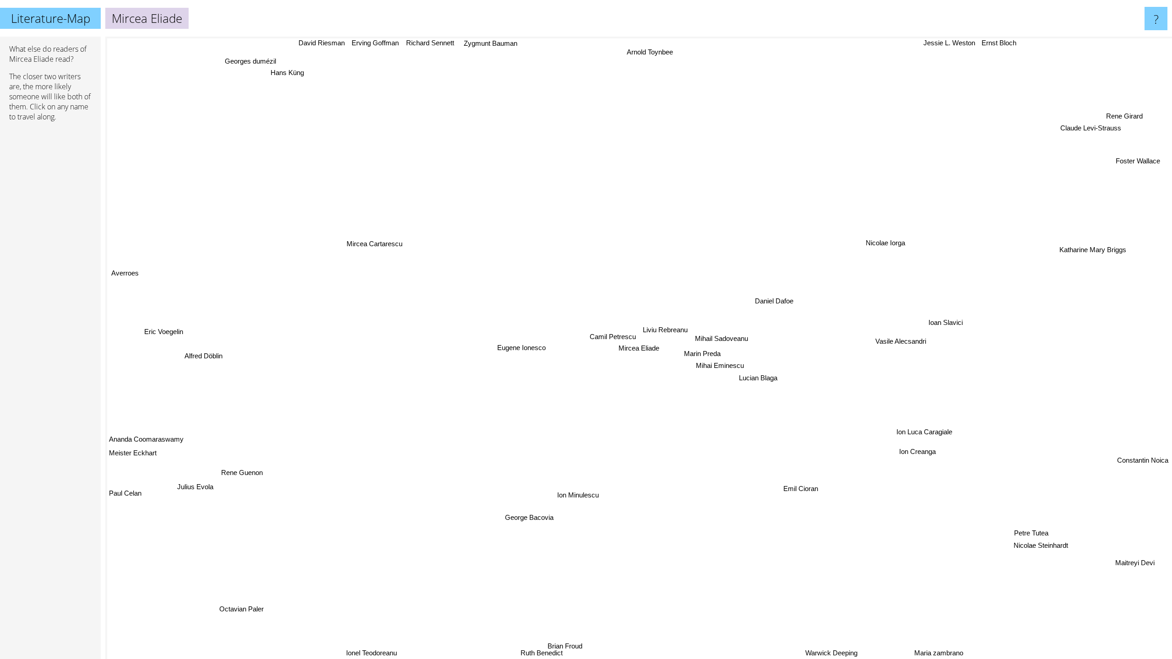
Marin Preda (706, 351)
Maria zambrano (936, 653)
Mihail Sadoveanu (723, 334)
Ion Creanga (923, 446)
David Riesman (310, 43)
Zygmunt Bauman (480, 44)
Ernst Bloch (991, 43)
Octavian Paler (234, 604)
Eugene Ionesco (523, 352)
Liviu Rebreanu (667, 328)
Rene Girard (1121, 113)
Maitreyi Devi (1130, 565)
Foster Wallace (1138, 160)
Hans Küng (281, 74)
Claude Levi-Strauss (1085, 125)
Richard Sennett (419, 43)
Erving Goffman (363, 43)
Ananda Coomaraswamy (146, 439)
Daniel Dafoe (778, 301)
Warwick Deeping (845, 653)
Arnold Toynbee (639, 51)
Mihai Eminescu (724, 363)
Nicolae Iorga (871, 232)
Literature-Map (50, 18)
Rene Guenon (241, 472)
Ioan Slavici (948, 315)
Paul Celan (125, 494)
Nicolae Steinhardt (1053, 539)
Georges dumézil (245, 62)
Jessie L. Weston (941, 43)
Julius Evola (195, 487)
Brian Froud (600, 653)
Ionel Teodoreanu (365, 653)
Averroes (123, 273)
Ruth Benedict (521, 653)
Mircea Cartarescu (374, 244)
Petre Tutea (1043, 526)
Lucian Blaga (764, 375)
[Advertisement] (50, 268)
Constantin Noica (1142, 493)
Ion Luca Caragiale (934, 422)
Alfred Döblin (204, 359)
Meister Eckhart (133, 454)
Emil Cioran (795, 483)
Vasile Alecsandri (907, 339)
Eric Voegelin (162, 332)
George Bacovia (534, 518)
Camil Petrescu (615, 336)
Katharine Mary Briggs (1123, 280)
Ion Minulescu (579, 493)
